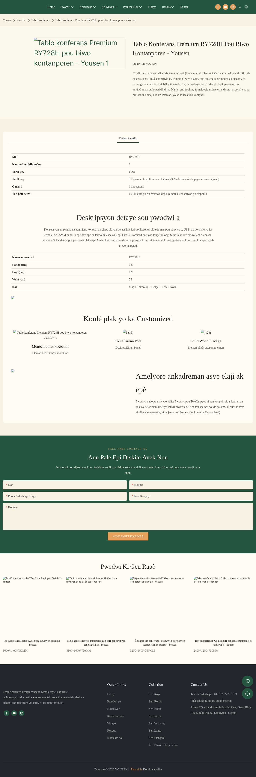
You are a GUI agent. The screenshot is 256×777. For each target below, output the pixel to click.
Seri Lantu (155, 730)
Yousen (7, 20)
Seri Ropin (155, 709)
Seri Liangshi (157, 738)
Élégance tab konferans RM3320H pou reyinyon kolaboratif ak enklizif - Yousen (160, 642)
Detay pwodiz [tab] (128, 138)
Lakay (111, 694)
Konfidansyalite (152, 769)
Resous (111, 730)
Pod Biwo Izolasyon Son (163, 745)
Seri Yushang (157, 723)
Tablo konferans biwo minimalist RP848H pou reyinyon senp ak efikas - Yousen (96, 642)
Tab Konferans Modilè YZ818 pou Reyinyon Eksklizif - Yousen (32, 642)
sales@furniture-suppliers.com (214, 700)
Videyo (111, 723)
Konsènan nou (115, 716)
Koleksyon (113, 709)
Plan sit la (136, 769)
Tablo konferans (40, 20)
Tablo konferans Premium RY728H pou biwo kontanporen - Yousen (95, 20)
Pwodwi (21, 20)
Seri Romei (155, 701)
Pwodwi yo (114, 701)
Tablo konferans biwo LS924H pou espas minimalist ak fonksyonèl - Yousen (223, 642)
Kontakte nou (115, 738)
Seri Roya (155, 694)
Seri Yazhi (155, 716)
